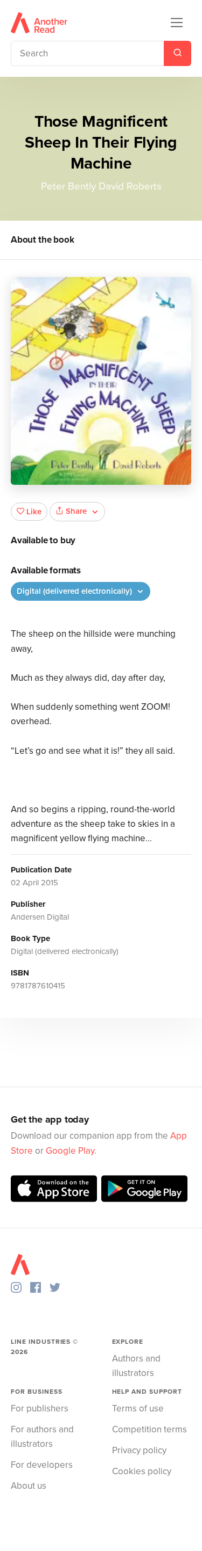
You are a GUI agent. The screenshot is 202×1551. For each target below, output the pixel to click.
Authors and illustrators (136, 1366)
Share (76, 511)
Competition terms (149, 1429)
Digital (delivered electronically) (75, 591)
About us (28, 1485)
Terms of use (138, 1408)
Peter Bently (68, 186)
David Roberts (130, 186)
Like (33, 511)
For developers (42, 1464)
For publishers (39, 1408)
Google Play (70, 1150)
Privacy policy (139, 1450)
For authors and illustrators (42, 1437)
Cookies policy (141, 1471)
